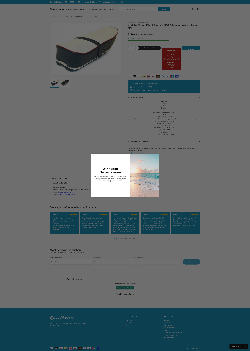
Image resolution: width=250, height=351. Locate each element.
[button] (93, 156)
